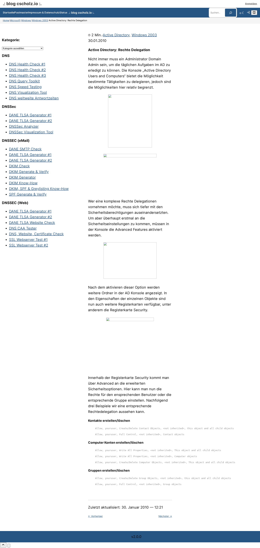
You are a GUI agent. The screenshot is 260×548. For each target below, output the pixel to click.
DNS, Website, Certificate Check (36, 234)
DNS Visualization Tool (28, 92)
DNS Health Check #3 (27, 75)
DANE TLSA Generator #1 (30, 115)
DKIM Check (19, 166)
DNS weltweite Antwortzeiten (34, 98)
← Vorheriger (95, 516)
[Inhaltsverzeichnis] (254, 12)
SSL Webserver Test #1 (28, 239)
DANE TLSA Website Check (32, 223)
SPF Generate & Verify (28, 194)
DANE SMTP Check (25, 149)
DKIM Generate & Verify (29, 172)
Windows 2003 (40, 20)
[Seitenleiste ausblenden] (8, 545)
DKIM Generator (22, 177)
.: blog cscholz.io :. (22, 3)
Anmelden (251, 3)
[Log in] (248, 13)
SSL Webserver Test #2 (28, 245)
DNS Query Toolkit (24, 81)
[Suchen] (230, 13)
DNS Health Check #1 (27, 64)
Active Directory (116, 35)
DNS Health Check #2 (27, 70)
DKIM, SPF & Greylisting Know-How (39, 189)
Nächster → (165, 516)
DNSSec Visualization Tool (31, 132)
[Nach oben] (3, 544)
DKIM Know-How (23, 183)
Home (6, 20)
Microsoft (15, 20)
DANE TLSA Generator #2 (30, 121)
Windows (26, 20)
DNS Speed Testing (25, 87)
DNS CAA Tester (23, 228)
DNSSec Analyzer (24, 126)
